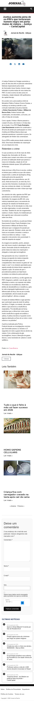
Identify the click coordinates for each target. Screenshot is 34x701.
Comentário (8, 540)
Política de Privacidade (13, 689)
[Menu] (11, 8)
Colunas (6, 359)
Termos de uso (19, 694)
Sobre (3, 689)
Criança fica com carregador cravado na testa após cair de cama (16, 494)
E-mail (6, 575)
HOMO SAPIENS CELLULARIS (12, 451)
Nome (6, 566)
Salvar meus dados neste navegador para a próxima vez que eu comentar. (16, 595)
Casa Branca (13, 348)
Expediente (26, 689)
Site (5, 585)
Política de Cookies (7, 694)
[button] (10, 64)
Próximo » (20, 506)
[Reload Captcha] (22, 602)
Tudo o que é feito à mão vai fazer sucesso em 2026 (16, 407)
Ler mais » (8, 413)
